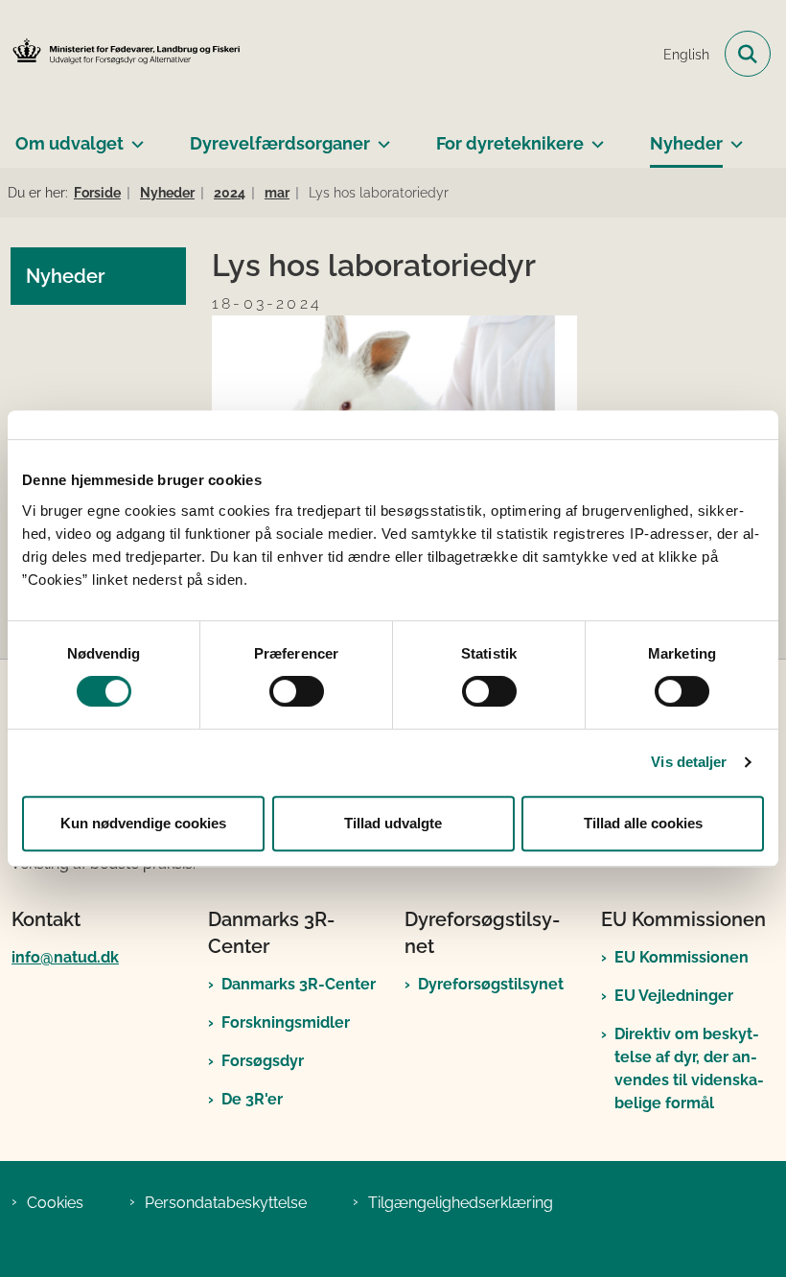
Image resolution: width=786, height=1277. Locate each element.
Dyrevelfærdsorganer (280, 143)
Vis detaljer (689, 762)
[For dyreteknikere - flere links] (594, 136)
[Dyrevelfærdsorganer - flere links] (380, 136)
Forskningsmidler (285, 1022)
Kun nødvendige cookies (143, 823)
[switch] (296, 691)
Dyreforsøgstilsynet (491, 984)
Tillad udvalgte (393, 823)
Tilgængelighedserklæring (460, 1203)
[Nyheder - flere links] (733, 136)
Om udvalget (69, 143)
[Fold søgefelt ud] (748, 54)
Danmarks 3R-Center (298, 984)
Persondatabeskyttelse (226, 1203)
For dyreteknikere (510, 143)
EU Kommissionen (681, 957)
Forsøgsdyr (262, 1061)
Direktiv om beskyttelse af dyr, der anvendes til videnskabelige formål (689, 1068)
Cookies (55, 1203)
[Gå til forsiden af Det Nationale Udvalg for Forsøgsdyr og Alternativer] (121, 54)
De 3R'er (252, 1099)
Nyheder (686, 143)
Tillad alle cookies (643, 823)
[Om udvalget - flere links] (134, 136)
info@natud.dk (65, 957)
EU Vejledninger (673, 996)
